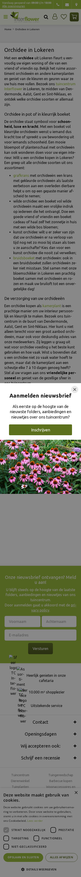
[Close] (74, 389)
